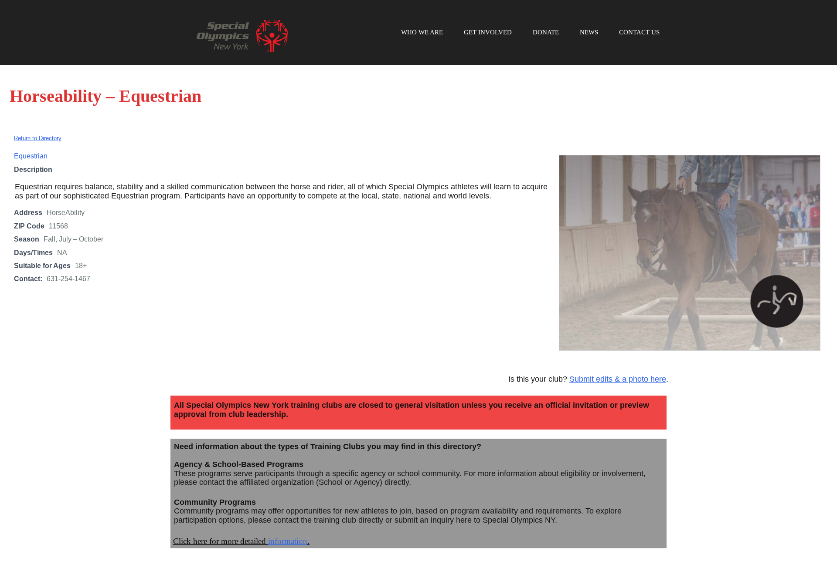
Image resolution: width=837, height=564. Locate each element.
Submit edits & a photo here (617, 379)
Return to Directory (37, 138)
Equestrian (31, 156)
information (287, 541)
